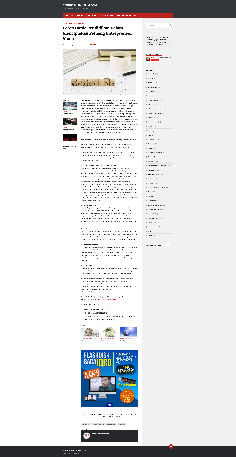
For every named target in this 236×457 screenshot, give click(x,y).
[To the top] (171, 446)
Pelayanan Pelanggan (155, 152)
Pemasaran (151, 161)
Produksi (151, 183)
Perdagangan (152, 170)
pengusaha (121, 424)
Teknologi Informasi (154, 218)
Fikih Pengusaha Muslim (156, 109)
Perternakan (152, 179)
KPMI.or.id (81, 15)
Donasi (150, 91)
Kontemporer (152, 131)
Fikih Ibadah (152, 104)
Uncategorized (152, 227)
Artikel (65, 23)
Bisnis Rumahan (153, 87)
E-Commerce (152, 96)
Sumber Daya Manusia (155, 205)
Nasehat (150, 148)
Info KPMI (151, 117)
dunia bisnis (86, 424)
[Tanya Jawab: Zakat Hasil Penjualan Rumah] (109, 332)
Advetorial (151, 74)
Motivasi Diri (152, 139)
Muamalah (151, 144)
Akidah (150, 78)
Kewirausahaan (153, 122)
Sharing (150, 196)
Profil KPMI (69, 15)
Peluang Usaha (153, 157)
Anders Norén (74, 453)
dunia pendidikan (98, 424)
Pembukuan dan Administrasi (157, 165)
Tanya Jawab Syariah (154, 209)
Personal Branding (154, 174)
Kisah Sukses (152, 126)
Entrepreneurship (76, 23)
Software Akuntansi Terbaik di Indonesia (104, 299)
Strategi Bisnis (152, 200)
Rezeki (150, 192)
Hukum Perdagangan (155, 113)
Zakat (150, 235)
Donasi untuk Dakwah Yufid (127, 15)
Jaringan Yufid (107, 15)
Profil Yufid (93, 15)
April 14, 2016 (91, 45)
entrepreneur (111, 424)
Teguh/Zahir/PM (87, 292)
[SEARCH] (170, 25)
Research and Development (157, 187)
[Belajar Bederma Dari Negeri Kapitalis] (128, 332)
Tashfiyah (151, 214)
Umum (150, 222)
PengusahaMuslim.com (80, 5)
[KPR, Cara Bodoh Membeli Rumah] (90, 332)
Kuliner (150, 135)
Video (150, 231)
